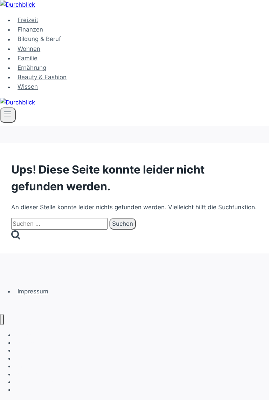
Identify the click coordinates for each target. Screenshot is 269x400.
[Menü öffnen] (8, 115)
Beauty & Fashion (42, 77)
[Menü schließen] (2, 319)
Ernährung (32, 67)
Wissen (28, 86)
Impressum (33, 291)
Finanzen (30, 29)
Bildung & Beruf (39, 39)
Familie (27, 58)
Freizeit (28, 19)
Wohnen (29, 48)
